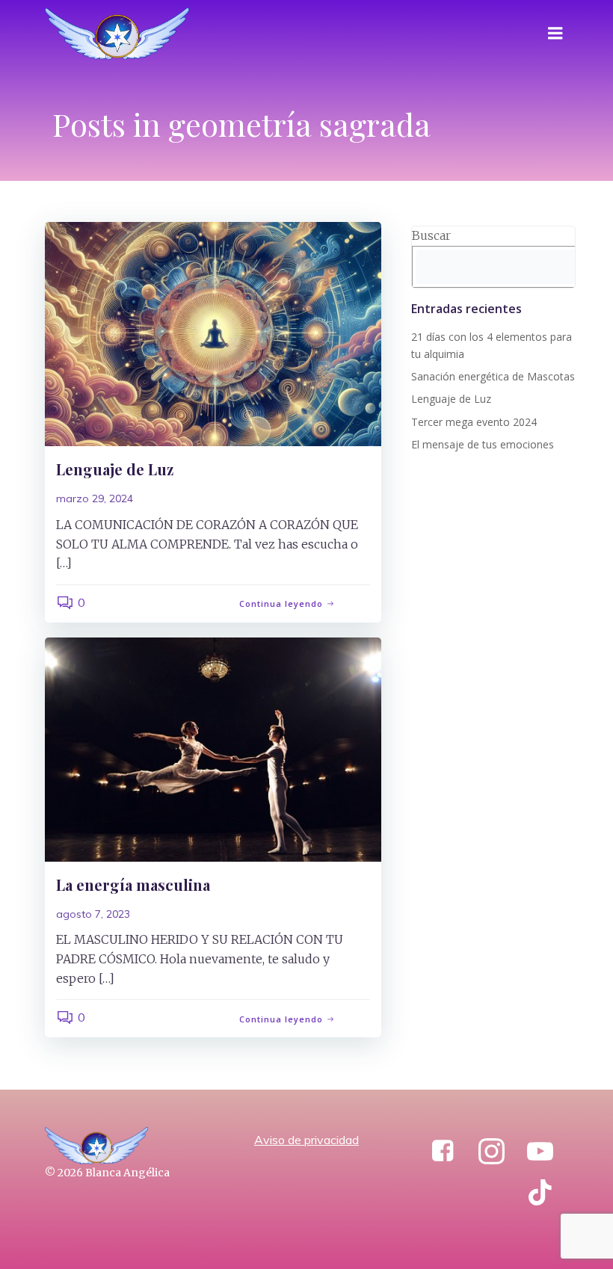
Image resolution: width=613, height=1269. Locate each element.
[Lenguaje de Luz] (213, 332)
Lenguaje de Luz (451, 399)
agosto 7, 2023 (93, 914)
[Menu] (555, 33)
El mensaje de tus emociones (482, 444)
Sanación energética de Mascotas (493, 376)
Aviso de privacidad (306, 1139)
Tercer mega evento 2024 (474, 422)
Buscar (431, 235)
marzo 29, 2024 (94, 498)
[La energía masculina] (213, 748)
